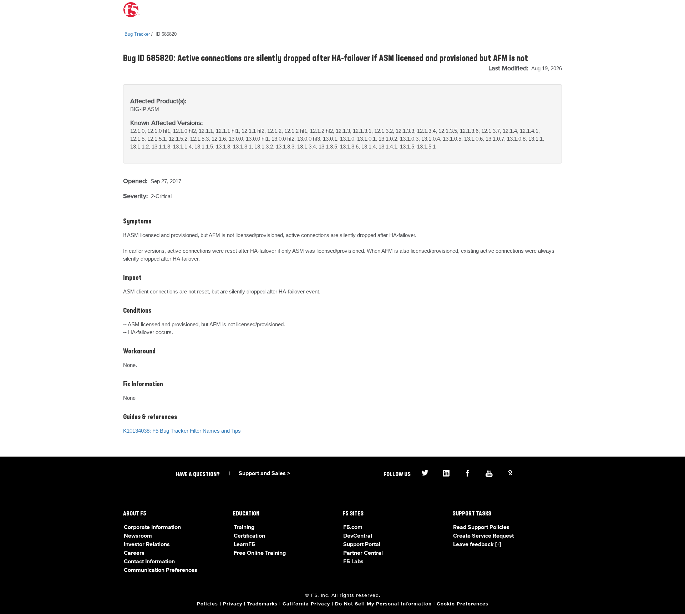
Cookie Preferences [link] (462, 604)
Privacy (232, 604)
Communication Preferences (160, 570)
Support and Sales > (264, 474)
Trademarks (262, 604)
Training (244, 527)
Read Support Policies (481, 527)
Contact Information (149, 562)
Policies (207, 604)
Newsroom (138, 536)
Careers (134, 553)
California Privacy (306, 604)
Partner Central (363, 553)
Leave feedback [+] (477, 545)
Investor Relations (147, 545)
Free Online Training (260, 553)
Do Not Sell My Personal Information (383, 604)
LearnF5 (244, 545)
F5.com (352, 527)
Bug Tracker (137, 34)
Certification (249, 536)
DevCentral (357, 536)
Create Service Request (483, 536)
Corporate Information (152, 527)
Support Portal (361, 545)
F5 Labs (353, 562)
